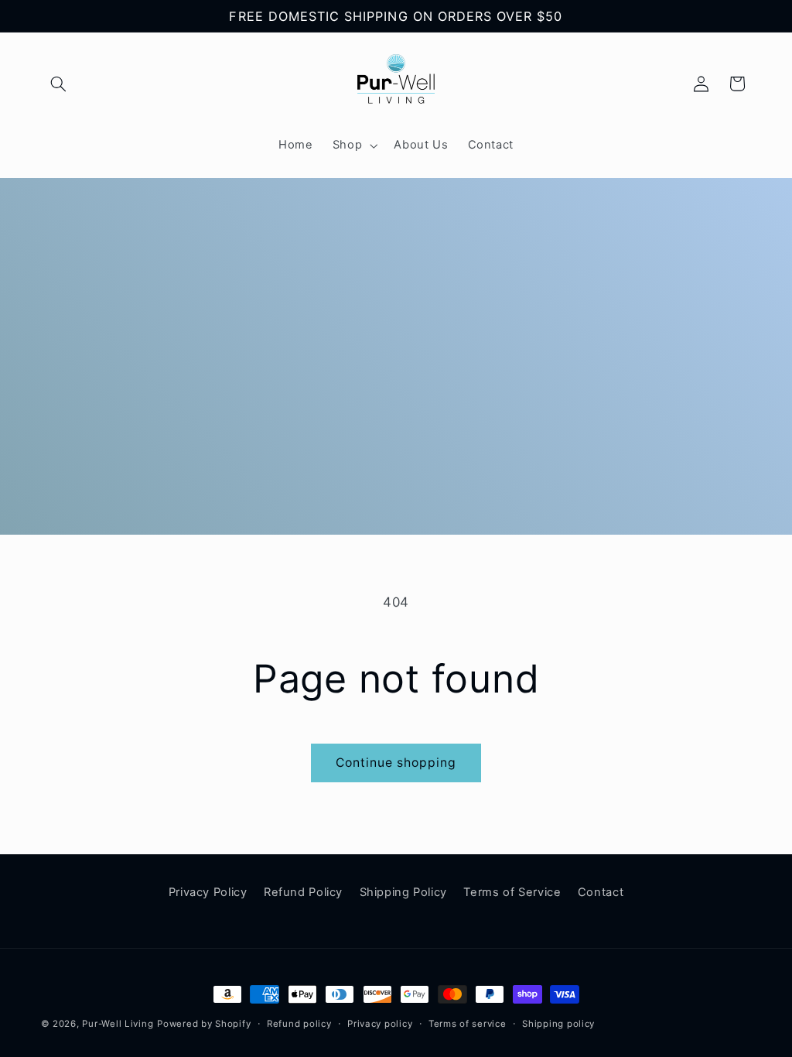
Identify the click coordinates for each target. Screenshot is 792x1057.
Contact (600, 892)
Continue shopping (396, 762)
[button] (59, 83)
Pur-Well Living (117, 1023)
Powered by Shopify (204, 1023)
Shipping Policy (403, 892)
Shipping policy (558, 1023)
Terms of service (467, 1023)
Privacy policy (379, 1023)
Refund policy (299, 1023)
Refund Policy (303, 892)
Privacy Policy (208, 892)
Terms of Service (512, 892)
